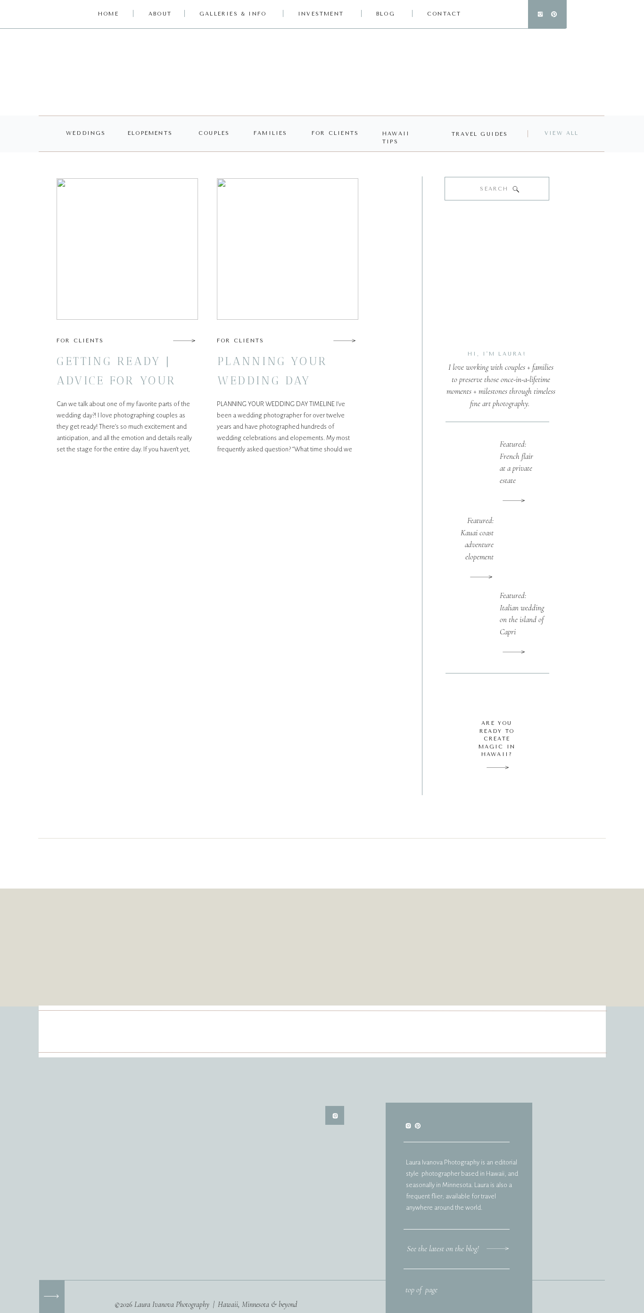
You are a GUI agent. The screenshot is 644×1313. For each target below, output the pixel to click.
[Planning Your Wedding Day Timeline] (344, 340)
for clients (80, 341)
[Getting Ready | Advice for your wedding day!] (184, 340)
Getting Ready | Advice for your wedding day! (116, 380)
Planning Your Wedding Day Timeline (272, 380)
